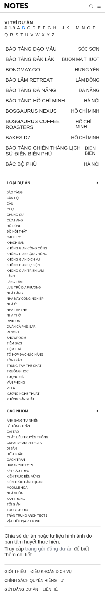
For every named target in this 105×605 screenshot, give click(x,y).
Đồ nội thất (17, 231)
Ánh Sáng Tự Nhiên (22, 420)
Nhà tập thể (17, 309)
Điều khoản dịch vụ (51, 571)
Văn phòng (16, 382)
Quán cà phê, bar (21, 326)
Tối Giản (13, 504)
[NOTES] (16, 6)
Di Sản (12, 448)
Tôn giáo (14, 360)
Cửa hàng (15, 220)
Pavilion (13, 321)
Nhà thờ (14, 315)
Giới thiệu (15, 571)
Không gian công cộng (27, 248)
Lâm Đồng (87, 80)
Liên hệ (50, 589)
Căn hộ (13, 198)
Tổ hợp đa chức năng (25, 354)
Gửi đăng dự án (21, 589)
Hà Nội (91, 100)
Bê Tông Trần (18, 426)
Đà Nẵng (89, 90)
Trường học (18, 371)
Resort (13, 332)
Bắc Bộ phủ (21, 164)
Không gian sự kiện (23, 265)
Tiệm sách (15, 343)
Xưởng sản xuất (20, 399)
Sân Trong (16, 498)
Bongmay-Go (23, 69)
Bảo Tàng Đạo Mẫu (31, 49)
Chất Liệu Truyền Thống (27, 437)
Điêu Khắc (15, 454)
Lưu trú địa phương (24, 287)
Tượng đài (15, 377)
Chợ (10, 209)
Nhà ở (12, 304)
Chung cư (15, 214)
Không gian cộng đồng (27, 254)
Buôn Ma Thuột (80, 59)
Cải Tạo (13, 431)
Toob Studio (17, 510)
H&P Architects (20, 465)
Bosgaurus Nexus (31, 111)
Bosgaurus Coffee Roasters (33, 124)
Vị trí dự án (18, 22)
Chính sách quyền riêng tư (34, 580)
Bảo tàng (15, 192)
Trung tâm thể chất (24, 365)
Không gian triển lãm (25, 270)
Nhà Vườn (15, 493)
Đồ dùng (14, 226)
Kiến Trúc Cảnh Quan (25, 482)
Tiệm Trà (14, 349)
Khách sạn (15, 242)
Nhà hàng (15, 293)
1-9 (12, 27)
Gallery (14, 237)
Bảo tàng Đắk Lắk (30, 59)
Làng (11, 276)
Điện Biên (90, 151)
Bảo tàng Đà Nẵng (31, 90)
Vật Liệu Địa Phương (24, 521)
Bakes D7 (18, 137)
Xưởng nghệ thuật (23, 393)
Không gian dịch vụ (23, 259)
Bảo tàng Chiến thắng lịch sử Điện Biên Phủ (43, 151)
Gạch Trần (16, 459)
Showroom (16, 337)
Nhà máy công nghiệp (25, 298)
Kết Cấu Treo (18, 470)
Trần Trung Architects (27, 515)
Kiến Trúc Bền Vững (23, 476)
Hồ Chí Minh (85, 111)
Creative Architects (24, 443)
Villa (11, 388)
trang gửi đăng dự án (49, 549)
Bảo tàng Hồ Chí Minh (35, 100)
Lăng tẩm (14, 281)
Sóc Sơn (88, 49)
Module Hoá (17, 487)
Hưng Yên (87, 69)
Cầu (10, 203)
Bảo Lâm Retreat (29, 80)
